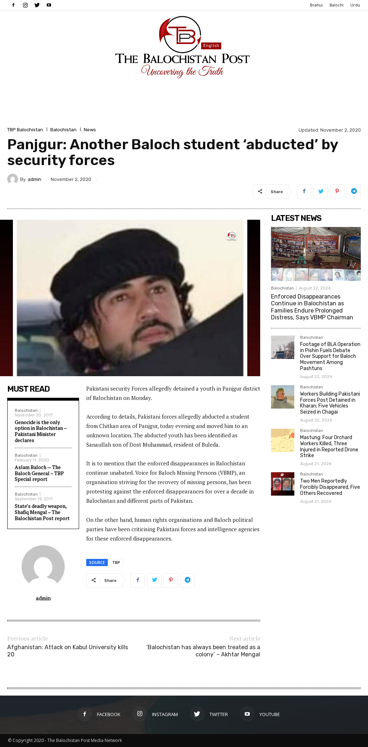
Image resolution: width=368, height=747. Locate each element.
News (90, 129)
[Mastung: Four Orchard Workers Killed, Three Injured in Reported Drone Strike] (282, 440)
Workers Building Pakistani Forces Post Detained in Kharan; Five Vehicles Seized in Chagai (330, 403)
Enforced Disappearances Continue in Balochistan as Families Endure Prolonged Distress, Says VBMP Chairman (312, 307)
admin (34, 179)
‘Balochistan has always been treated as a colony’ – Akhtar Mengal (203, 651)
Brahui (316, 5)
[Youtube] (48, 5)
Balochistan (63, 129)
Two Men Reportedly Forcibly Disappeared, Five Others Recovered (330, 487)
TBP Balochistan (25, 129)
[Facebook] (13, 5)
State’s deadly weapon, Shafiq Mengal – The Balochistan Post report (42, 511)
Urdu (355, 5)
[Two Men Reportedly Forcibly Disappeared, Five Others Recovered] (282, 484)
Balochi (337, 5)
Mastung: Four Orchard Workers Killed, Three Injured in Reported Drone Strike (329, 446)
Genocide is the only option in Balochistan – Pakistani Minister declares (40, 431)
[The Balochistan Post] (184, 47)
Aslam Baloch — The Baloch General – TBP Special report (39, 473)
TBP (116, 562)
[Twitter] (37, 5)
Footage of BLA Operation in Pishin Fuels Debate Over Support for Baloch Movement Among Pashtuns (330, 356)
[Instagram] (25, 5)
